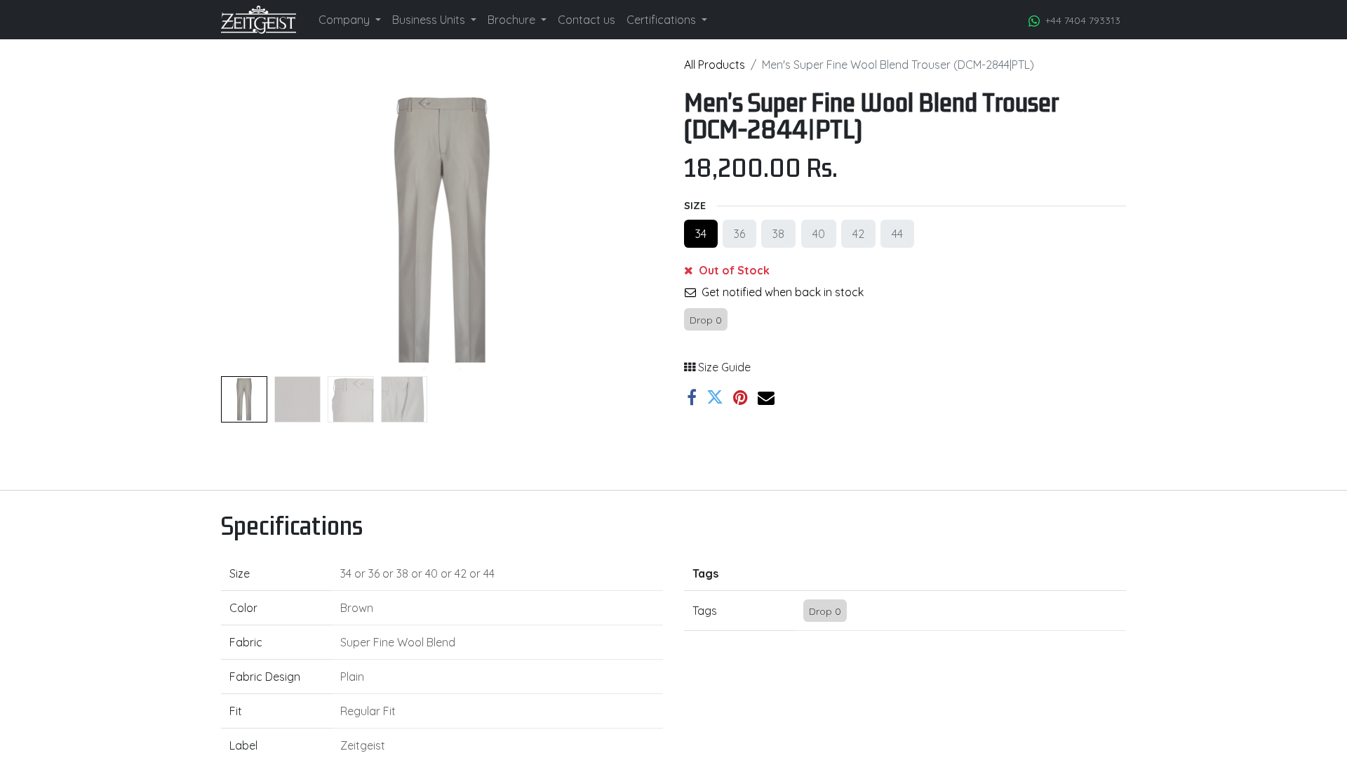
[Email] (766, 397)
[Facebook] (692, 397)
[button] (254, 230)
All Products (714, 65)
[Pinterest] (740, 397)
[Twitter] (714, 397)
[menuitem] (350, 20)
